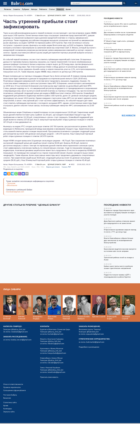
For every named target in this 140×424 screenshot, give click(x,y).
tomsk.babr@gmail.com (56, 372)
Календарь (7, 409)
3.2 (17, 419)
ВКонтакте (12, 185)
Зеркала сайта (9, 412)
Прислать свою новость (49, 377)
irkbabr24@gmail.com (56, 343)
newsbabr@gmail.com (15, 192)
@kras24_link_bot (55, 351)
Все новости (128, 115)
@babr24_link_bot (18, 329)
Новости (60, 9)
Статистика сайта (10, 402)
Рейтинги (43, 9)
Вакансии (7, 398)
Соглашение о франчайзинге (14, 390)
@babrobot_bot (93, 332)
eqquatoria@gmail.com (95, 334)
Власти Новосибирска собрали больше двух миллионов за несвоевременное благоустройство (118, 88)
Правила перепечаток (12, 387)
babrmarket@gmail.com (95, 342)
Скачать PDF (66, 167)
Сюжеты (16, 9)
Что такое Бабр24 (10, 395)
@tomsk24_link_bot (55, 370)
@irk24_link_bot (54, 341)
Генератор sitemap (53, 419)
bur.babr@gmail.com (55, 334)
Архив (68, 9)
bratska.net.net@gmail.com (21, 340)
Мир (64, 15)
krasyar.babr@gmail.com (57, 353)
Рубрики (25, 9)
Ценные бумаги (54, 15)
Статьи (52, 9)
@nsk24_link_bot (54, 360)
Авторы (34, 9)
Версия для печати (53, 167)
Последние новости (113, 18)
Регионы (7, 9)
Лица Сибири (12, 289)
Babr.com (22, 3)
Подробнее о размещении (89, 347)
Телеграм (11, 183)
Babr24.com (41, 15)
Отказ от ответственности (13, 384)
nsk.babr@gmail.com (55, 363)
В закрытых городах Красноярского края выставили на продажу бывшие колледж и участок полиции (119, 60)
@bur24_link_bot (54, 332)
